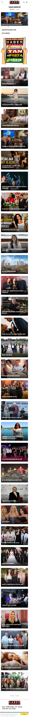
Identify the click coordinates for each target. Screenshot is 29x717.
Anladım (24, 714)
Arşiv (10, 708)
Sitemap (20, 707)
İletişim (14, 708)
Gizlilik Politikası (10, 707)
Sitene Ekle (5, 708)
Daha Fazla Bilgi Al (12, 715)
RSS (16, 707)
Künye (3, 707)
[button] (26, 2)
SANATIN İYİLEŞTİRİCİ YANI (9, 30)
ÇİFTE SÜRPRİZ (6, 33)
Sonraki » (17, 695)
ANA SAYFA (12, 9)
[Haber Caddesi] (14, 703)
